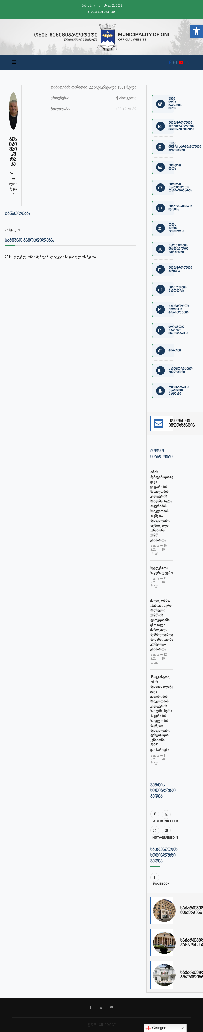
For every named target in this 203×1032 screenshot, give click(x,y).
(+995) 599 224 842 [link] (101, 12)
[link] (196, 31)
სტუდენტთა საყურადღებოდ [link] (161, 570)
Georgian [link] (159, 1027)
